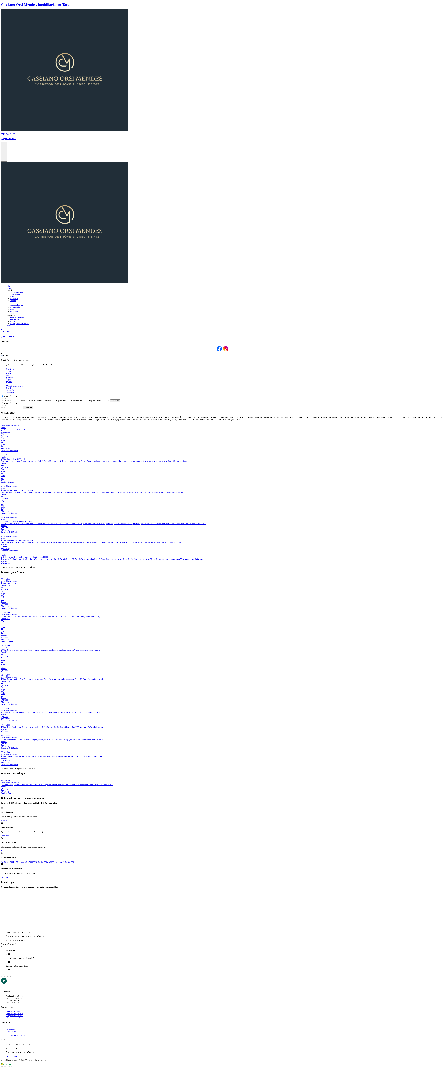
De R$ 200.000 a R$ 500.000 (24, 862)
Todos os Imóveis (16, 292)
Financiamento (15, 319)
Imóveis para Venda (13, 1012)
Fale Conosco (11, 1056)
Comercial (14, 299)
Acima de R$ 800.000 (66, 862)
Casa (12, 297)
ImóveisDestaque (10, 370)
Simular (4, 821)
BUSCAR (116, 401)
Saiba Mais (5, 836)
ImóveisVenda (10, 374)
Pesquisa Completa (17, 317)
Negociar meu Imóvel (14, 1016)
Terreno (13, 301)
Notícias (13, 322)
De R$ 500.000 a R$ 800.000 (46, 862)
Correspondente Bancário (19, 324)
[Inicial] (64, 282)
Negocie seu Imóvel (15, 386)
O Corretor (10, 288)
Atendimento (5, 877)
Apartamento (15, 294)
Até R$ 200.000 (7, 862)
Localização (11, 392)
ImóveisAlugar (9, 379)
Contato (8, 326)
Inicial (8, 286)
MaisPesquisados (10, 389)
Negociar (4, 851)
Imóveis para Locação (14, 1014)
